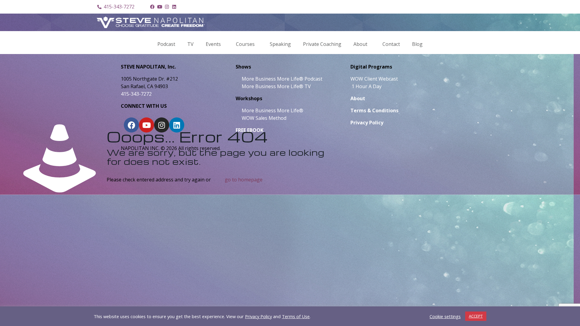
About (360, 44)
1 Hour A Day (367, 86)
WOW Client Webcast (374, 78)
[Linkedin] (174, 7)
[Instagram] (166, 7)
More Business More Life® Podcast (282, 78)
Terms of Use (296, 316)
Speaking (280, 44)
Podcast (166, 44)
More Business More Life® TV (275, 86)
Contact (391, 44)
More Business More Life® (272, 110)
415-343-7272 (136, 94)
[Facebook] (152, 7)
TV (190, 44)
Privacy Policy (258, 316)
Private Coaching (322, 44)
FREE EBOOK (249, 130)
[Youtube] (159, 7)
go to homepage (244, 179)
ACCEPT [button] (476, 316)
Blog (417, 44)
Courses (245, 44)
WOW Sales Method (263, 118)
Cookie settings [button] (445, 316)
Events (213, 44)
